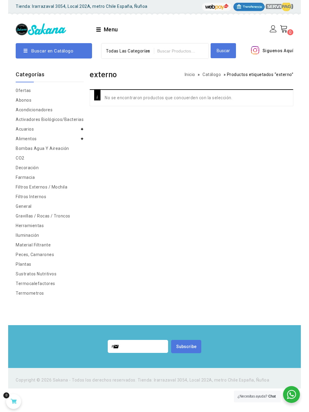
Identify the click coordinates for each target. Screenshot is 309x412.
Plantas (23, 264)
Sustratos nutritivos (36, 273)
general (24, 206)
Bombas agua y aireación (42, 148)
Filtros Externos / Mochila (41, 187)
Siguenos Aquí (278, 50)
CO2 (20, 158)
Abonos (23, 100)
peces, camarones (35, 254)
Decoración (27, 167)
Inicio (190, 74)
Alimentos (26, 138)
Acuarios (25, 129)
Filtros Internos (31, 196)
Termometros (30, 293)
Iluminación (27, 235)
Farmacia (25, 177)
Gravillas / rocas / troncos (43, 216)
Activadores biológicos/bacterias (50, 119)
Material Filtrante (33, 244)
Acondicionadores (34, 109)
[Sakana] (41, 28)
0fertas (23, 90)
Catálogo (211, 74)
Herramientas (30, 225)
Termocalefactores (35, 283)
